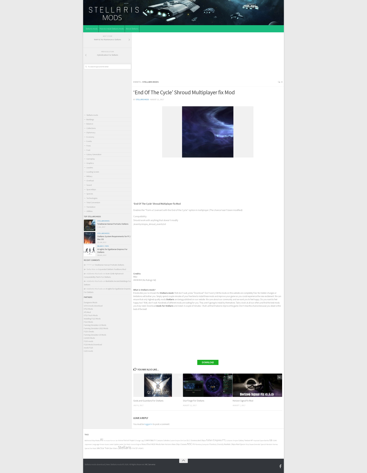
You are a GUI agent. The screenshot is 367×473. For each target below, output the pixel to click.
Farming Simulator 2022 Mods (96, 328)
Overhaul (90, 180)
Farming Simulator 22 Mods (95, 325)
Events (137, 82)
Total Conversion (93, 202)
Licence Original (136, 444)
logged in (148, 424)
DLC (188, 440)
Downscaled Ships (198, 440)
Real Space (240, 444)
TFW (133, 448)
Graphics (90, 163)
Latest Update (114, 444)
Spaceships (91, 189)
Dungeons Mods (90, 302)
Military (89, 176)
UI (136, 448)
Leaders (89, 167)
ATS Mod (87, 312)
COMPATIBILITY (150, 440)
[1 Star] (134, 280)
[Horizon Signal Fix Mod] (257, 385)
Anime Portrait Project (126, 440)
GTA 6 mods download (93, 305)
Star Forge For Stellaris (193, 400)
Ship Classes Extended (253, 444)
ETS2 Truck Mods (91, 315)
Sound (89, 185)
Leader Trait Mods (124, 444)
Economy (90, 137)
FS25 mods (88, 341)
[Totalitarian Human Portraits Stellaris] (89, 225)
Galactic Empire (232, 440)
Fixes (88, 145)
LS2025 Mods (89, 338)
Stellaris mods (91, 28)
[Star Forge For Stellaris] (207, 385)
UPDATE (141, 448)
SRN (98, 448)
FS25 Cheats (89, 331)
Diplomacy (90, 132)
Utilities (89, 211)
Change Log (139, 440)
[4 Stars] (139, 280)
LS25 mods (88, 351)
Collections (91, 128)
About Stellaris (132, 28)
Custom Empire (175, 441)
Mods (158, 444)
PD (194, 444)
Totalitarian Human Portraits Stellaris (112, 224)
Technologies (91, 198)
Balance (89, 123)
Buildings (90, 119)
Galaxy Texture (244, 440)
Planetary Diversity (216, 444)
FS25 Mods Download (93, 344)
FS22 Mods (88, 322)
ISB (270, 440)
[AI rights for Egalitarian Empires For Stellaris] (89, 250)
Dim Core (183, 441)
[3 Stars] (137, 280)
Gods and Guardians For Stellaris (148, 400)
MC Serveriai (150, 464)
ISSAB (275, 441)
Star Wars (113, 448)
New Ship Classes (179, 444)
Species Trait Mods (90, 448)
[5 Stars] (141, 280)
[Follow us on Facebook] (280, 466)
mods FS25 (88, 347)
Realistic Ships (230, 444)
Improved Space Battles (261, 440)
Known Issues (104, 444)
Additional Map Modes (92, 440)
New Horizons (166, 444)
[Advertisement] (208, 56)
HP (252, 440)
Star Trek (104, 448)
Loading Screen (92, 172)
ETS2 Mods (88, 309)
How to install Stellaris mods (112, 28)
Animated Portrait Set (111, 441)
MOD (153, 444)
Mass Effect (146, 444)
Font (88, 150)
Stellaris (124, 447)
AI (101, 439)
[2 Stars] (136, 280)
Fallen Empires (214, 440)
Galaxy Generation (93, 154)
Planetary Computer (202, 444)
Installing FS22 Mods (92, 318)
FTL (224, 440)
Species (89, 193)
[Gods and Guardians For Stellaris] (158, 385)
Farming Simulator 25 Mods (95, 335)
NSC (189, 444)
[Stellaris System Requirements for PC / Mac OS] (89, 238)
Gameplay (90, 159)
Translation (90, 207)
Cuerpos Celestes (163, 440)
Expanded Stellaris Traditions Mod (112, 269)
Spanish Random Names (269, 444)
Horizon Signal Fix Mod (243, 400)
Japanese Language (92, 444)
